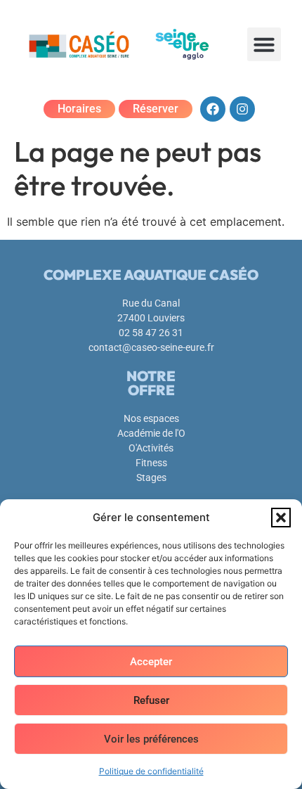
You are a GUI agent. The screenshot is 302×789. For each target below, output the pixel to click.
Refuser (151, 700)
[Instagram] (242, 109)
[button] (281, 518)
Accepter (151, 661)
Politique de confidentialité (151, 771)
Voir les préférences (151, 739)
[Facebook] (212, 109)
